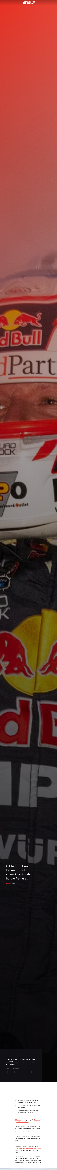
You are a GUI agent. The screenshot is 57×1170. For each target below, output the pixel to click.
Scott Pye (37, 1120)
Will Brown (18, 1120)
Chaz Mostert (37, 1148)
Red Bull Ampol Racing (22, 1122)
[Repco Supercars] (28, 2)
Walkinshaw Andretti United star (24, 1148)
